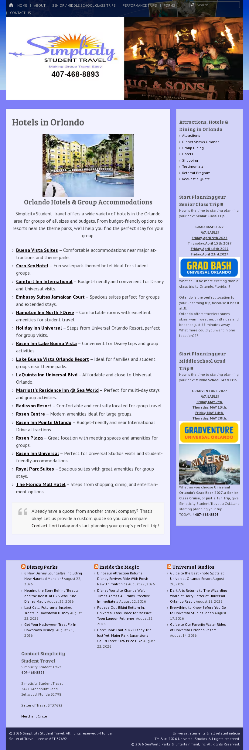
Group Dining (193, 148)
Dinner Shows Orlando (201, 141)
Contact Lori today (51, 525)
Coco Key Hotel (32, 265)
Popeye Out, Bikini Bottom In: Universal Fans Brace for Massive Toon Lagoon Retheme (124, 613)
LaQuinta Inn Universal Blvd (46, 375)
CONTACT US (20, 12)
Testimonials (192, 166)
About (40, 5)
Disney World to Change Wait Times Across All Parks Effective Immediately (123, 596)
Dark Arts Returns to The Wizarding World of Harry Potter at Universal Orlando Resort (198, 596)
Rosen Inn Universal (37, 453)
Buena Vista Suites (37, 250)
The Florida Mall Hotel (41, 484)
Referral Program (196, 172)
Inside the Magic (119, 566)
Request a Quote (196, 178)
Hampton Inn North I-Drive (45, 312)
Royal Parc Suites (35, 469)
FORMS (169, 5)
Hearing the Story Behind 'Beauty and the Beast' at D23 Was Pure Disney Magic (51, 596)
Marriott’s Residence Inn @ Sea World (57, 390)
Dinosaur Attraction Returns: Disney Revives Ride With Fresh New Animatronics (122, 578)
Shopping (190, 160)
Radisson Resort (33, 405)
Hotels (187, 154)
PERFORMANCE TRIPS (140, 5)
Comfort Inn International (44, 281)
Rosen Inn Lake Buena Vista (46, 343)
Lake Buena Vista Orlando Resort (52, 359)
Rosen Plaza (29, 438)
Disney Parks (42, 566)
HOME (22, 5)
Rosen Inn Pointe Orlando (43, 422)
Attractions (191, 135)
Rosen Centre (30, 414)
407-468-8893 (207, 514)
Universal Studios (193, 566)
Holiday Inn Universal (39, 328)
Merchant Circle (34, 716)
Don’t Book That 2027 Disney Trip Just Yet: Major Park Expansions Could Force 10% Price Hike (124, 635)
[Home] (11, 5)
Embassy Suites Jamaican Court (50, 297)
